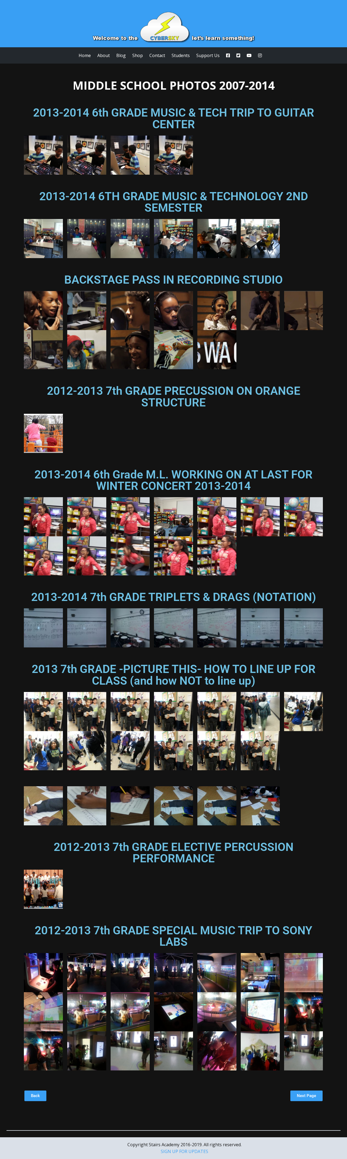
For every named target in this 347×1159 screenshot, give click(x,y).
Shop (137, 55)
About (103, 55)
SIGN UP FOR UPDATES (184, 1151)
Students (181, 55)
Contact (157, 55)
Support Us (208, 55)
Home (85, 55)
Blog (121, 55)
